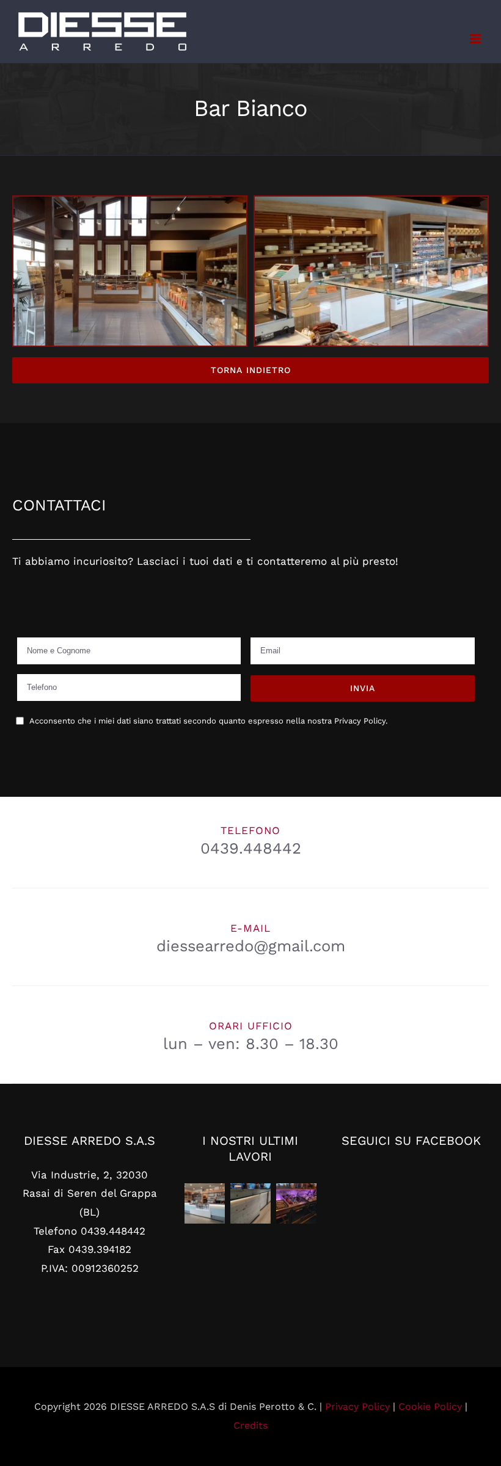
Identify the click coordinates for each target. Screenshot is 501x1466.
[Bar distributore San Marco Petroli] (204, 1203)
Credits (250, 1425)
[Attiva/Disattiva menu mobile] (476, 38)
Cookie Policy (430, 1406)
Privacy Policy (357, 1406)
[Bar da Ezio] (250, 1203)
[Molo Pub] (296, 1203)
